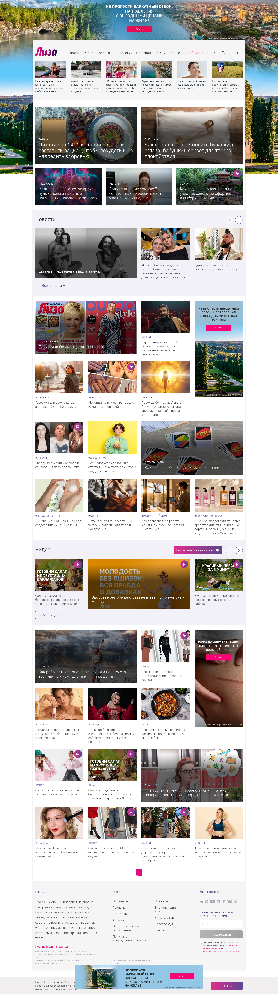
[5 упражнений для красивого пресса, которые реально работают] (219, 575)
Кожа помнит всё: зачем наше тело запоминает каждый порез (191, 85)
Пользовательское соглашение (127, 928)
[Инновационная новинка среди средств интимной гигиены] (59, 495)
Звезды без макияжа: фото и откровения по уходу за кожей (58, 465)
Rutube (219, 902)
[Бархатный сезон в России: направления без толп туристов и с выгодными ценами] (156, 69)
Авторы (118, 920)
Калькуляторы (165, 917)
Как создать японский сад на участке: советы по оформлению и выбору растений (209, 193)
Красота (103, 52)
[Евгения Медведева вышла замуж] (86, 253)
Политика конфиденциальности (129, 938)
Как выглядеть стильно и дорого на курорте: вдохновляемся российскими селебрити (163, 854)
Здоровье (172, 52)
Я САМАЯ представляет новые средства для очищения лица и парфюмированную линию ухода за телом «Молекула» (218, 527)
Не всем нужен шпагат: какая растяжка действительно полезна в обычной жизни (49, 86)
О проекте (120, 901)
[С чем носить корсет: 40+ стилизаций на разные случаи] (165, 646)
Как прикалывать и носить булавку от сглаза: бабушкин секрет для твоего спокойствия (190, 150)
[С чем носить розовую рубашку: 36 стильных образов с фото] (59, 765)
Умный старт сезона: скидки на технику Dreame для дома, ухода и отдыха (85, 86)
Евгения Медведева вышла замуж (69, 271)
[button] (239, 220)
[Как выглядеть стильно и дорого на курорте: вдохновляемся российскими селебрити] (165, 823)
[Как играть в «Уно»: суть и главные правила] (192, 448)
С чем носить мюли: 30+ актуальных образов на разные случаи (111, 852)
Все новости (52, 285)
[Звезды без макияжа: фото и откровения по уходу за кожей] (59, 437)
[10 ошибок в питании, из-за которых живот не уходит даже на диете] (219, 823)
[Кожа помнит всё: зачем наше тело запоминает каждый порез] (192, 69)
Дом (157, 52)
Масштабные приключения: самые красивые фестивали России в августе (224, 86)
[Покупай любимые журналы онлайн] (86, 327)
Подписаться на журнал (51, 946)
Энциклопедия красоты (166, 909)
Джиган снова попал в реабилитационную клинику (216, 267)
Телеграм (201, 901)
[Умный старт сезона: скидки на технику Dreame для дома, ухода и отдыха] (86, 69)
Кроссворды (164, 924)
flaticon (55, 963)
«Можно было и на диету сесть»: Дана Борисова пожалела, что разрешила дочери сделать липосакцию (163, 271)
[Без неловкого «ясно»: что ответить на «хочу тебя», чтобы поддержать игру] (112, 437)
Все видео (50, 615)
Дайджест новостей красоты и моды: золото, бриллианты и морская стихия (58, 733)
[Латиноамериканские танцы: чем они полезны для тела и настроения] (112, 495)
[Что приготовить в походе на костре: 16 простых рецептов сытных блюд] (165, 704)
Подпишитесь (194, 550)
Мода (88, 52)
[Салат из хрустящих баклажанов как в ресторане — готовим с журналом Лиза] (59, 575)
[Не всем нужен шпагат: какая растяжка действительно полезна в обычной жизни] (50, 69)
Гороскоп (143, 52)
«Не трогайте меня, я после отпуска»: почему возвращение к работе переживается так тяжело (189, 792)
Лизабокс (191, 52)
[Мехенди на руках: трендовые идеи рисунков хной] (112, 377)
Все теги (161, 930)
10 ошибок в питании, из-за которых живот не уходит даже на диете (218, 852)
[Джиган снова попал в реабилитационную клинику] (219, 244)
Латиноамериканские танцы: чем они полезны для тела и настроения (110, 525)
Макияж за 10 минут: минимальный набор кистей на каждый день (59, 852)
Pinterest (235, 901)
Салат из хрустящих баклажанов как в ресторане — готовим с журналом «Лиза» (58, 599)
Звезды (75, 52)
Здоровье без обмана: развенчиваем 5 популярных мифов (138, 599)
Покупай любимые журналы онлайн (71, 346)
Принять (227, 985)
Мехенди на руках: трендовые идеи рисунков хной (111, 404)
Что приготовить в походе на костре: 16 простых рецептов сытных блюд (163, 733)
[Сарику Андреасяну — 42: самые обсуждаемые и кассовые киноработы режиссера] (165, 317)
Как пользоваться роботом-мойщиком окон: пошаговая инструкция (162, 525)
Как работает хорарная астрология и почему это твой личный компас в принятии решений (82, 674)
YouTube (212, 901)
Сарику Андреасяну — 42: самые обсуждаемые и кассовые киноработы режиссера (160, 348)
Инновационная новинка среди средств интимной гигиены (59, 523)
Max (206, 901)
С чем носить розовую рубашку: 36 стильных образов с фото (59, 792)
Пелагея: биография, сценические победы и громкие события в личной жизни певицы (112, 735)
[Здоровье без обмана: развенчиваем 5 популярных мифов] (139, 584)
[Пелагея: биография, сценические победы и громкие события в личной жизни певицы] (112, 704)
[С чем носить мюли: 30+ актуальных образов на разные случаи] (112, 823)
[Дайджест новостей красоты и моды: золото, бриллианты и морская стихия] (59, 704)
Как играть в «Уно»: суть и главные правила (184, 467)
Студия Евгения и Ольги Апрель (64, 960)
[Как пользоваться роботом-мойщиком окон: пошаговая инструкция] (165, 495)
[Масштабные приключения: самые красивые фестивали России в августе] (227, 69)
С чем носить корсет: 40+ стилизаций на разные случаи (161, 675)
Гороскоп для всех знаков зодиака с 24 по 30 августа (55, 404)
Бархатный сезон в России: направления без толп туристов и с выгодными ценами (156, 86)
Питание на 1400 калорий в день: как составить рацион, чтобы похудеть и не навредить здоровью (86, 150)
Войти (235, 52)
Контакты (120, 914)
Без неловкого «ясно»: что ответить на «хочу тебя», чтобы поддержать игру (112, 467)
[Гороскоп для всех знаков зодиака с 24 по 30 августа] (59, 377)
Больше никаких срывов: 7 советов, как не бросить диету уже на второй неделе (136, 193)
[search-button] (223, 52)
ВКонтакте (229, 901)
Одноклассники (224, 901)
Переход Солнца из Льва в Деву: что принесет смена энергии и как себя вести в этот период (161, 408)
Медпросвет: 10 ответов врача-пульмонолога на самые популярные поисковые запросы (68, 193)
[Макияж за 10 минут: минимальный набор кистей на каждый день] (59, 823)
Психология (123, 52)
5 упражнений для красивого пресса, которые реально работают (217, 599)
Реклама (119, 907)
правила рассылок (233, 951)
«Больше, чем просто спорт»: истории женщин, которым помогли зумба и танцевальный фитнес (121, 86)
